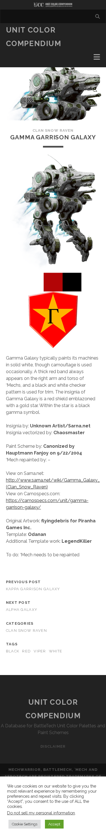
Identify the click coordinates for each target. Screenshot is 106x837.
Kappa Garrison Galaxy (33, 589)
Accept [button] (54, 824)
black (12, 651)
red (26, 651)
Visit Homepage (53, 5)
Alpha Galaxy (21, 609)
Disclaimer (53, 746)
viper (40, 651)
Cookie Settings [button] (24, 824)
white (55, 651)
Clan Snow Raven (53, 130)
